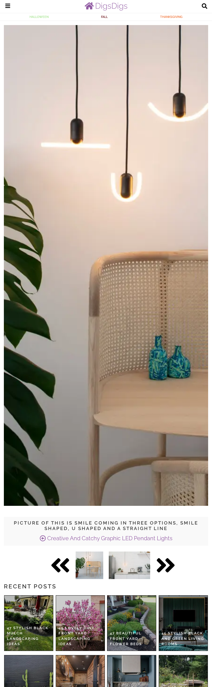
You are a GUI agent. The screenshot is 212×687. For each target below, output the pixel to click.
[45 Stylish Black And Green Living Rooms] (183, 623)
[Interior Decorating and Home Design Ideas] (106, 9)
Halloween (39, 17)
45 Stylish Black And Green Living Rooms (182, 638)
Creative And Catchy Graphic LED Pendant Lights (109, 538)
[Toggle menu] (7, 6)
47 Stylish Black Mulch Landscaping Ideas (28, 636)
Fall (104, 17)
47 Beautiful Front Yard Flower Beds (126, 638)
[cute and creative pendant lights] (89, 565)
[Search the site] (204, 6)
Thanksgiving (171, 17)
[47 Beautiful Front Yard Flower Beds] (131, 623)
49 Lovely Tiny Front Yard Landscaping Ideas (77, 636)
